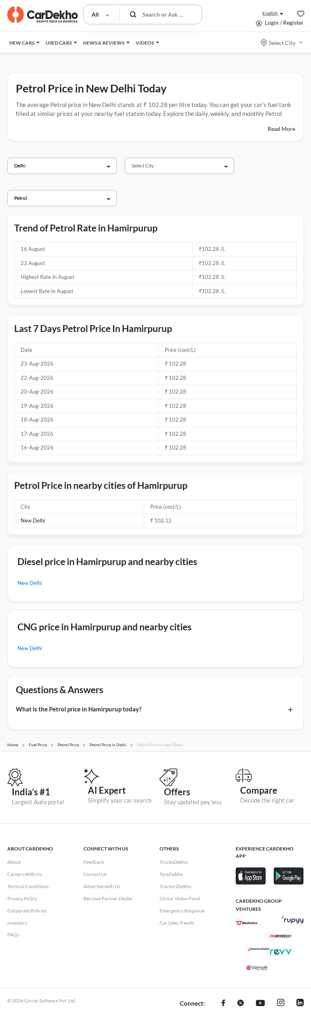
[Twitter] (240, 1003)
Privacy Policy (22, 898)
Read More (281, 128)
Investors (17, 923)
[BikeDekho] (247, 923)
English (270, 13)
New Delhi (33, 520)
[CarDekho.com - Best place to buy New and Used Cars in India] (42, 14)
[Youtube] (260, 1003)
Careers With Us (24, 874)
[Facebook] (223, 1003)
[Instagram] (280, 1003)
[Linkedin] (300, 1003)
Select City (282, 42)
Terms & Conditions (28, 886)
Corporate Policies (27, 911)
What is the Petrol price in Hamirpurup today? (78, 709)
